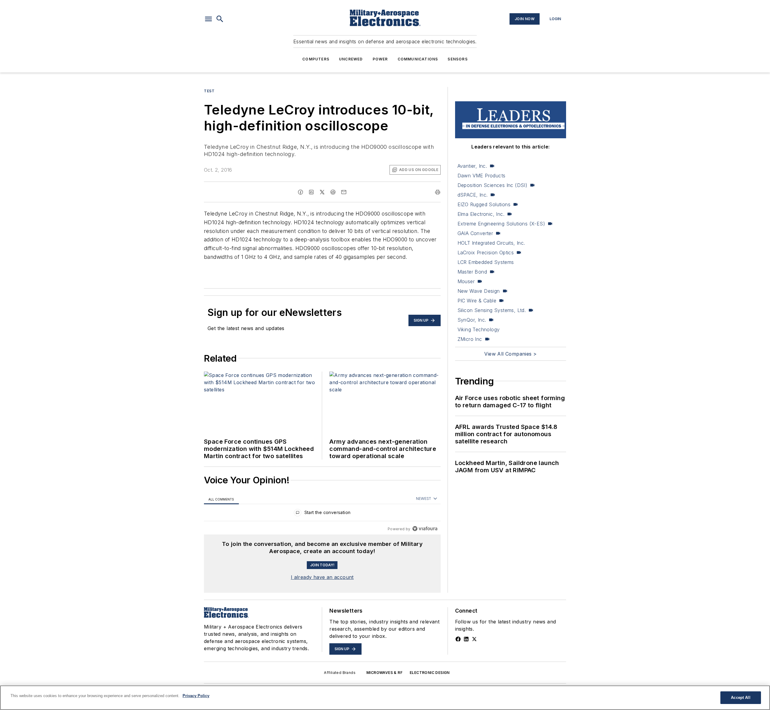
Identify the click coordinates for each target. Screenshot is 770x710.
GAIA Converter (475, 233)
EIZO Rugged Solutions (483, 204)
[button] (208, 18)
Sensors (457, 59)
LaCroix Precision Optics (485, 252)
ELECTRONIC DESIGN (430, 672)
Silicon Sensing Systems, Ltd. (491, 310)
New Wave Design (478, 291)
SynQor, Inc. (471, 320)
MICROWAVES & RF (384, 672)
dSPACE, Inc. (472, 195)
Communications (418, 59)
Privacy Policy (196, 695)
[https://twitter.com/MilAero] (474, 639)
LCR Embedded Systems (485, 262)
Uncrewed (351, 59)
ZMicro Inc (469, 339)
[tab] (221, 499)
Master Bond (472, 272)
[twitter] (322, 192)
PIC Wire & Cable (476, 301)
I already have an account (322, 577)
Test (209, 91)
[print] (438, 192)
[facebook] (300, 192)
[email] (344, 192)
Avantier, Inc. (472, 166)
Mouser (466, 281)
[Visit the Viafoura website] (425, 528)
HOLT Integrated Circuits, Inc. (491, 243)
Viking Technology (478, 329)
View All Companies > (510, 354)
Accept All (740, 697)
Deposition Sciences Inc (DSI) (492, 185)
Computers (315, 59)
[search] (219, 18)
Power (380, 59)
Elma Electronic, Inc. (480, 214)
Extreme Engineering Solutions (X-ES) (501, 224)
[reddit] (333, 192)
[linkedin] (311, 192)
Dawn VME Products (481, 176)
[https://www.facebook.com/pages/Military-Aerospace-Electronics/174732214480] (458, 639)
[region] (322, 513)
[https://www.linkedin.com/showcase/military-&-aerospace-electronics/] (466, 639)
